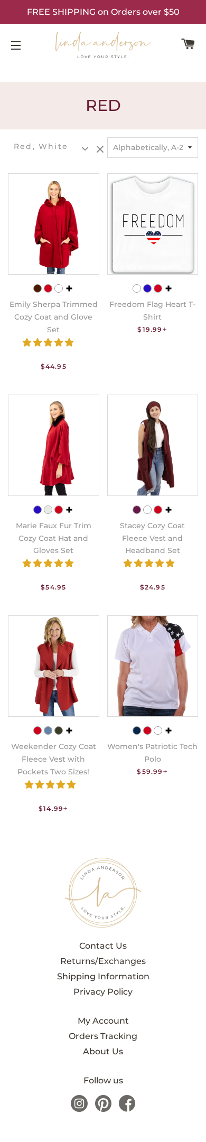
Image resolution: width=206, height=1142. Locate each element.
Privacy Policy (103, 992)
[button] (49, 343)
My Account (103, 1021)
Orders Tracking (103, 1036)
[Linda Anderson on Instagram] (79, 1109)
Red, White (41, 146)
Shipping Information (103, 976)
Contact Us (103, 946)
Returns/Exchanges (103, 961)
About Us (103, 1051)
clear (101, 150)
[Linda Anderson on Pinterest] (103, 1109)
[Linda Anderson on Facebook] (127, 1109)
